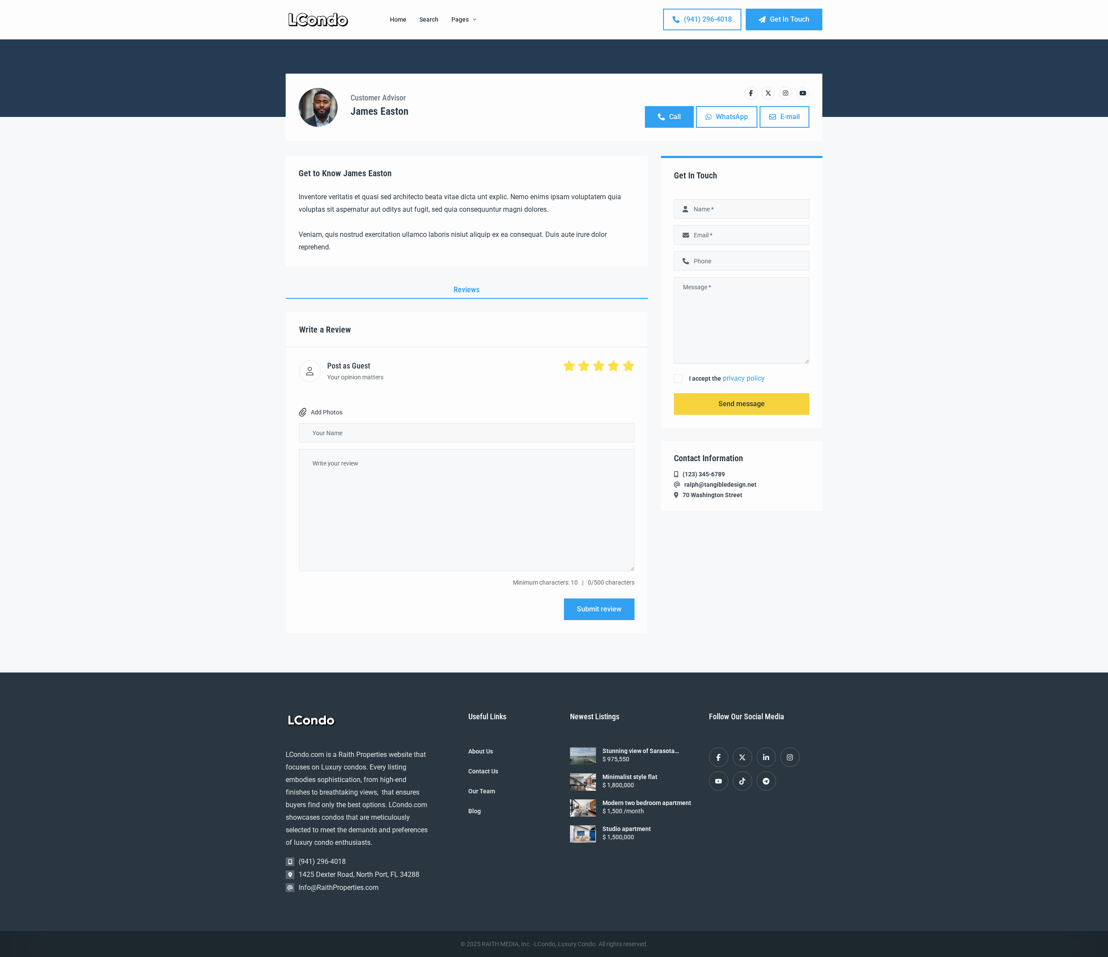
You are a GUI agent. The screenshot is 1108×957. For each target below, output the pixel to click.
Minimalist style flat (629, 777)
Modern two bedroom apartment (646, 803)
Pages (460, 19)
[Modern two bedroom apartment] (583, 808)
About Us (480, 751)
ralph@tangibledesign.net (720, 485)
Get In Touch (789, 19)
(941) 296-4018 (708, 19)
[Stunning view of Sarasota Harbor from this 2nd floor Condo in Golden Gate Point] (583, 756)
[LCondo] (318, 19)
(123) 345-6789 (704, 474)
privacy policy (744, 378)
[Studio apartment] (583, 834)
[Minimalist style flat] (583, 782)
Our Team (481, 791)
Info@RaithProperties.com (339, 887)
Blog (474, 811)
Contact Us (483, 771)
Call (675, 117)
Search (428, 19)
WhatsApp (732, 117)
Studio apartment (626, 829)
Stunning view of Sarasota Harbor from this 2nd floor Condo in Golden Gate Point (647, 751)
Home (398, 19)
